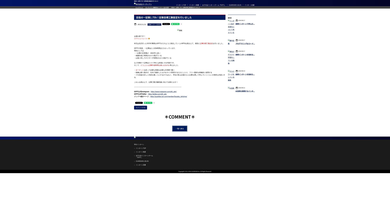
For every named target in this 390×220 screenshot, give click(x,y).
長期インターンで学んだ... (245, 24)
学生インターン (139, 144)
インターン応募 (249, 5)
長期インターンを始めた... (245, 74)
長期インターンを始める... (245, 54)
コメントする (140, 107)
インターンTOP (181, 5)
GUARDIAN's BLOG (235, 5)
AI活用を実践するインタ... (245, 91)
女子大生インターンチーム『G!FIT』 (214, 5)
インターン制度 (194, 5)
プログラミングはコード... (245, 43)
